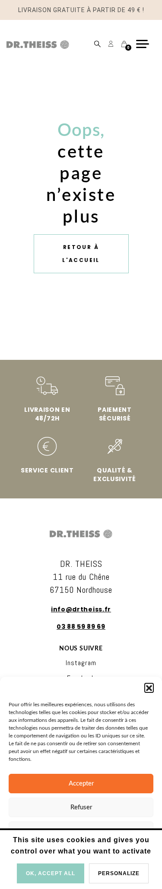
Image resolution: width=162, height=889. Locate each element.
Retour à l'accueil (81, 253)
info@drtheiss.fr (81, 609)
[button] (149, 687)
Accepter (81, 783)
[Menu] (146, 44)
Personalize (119, 873)
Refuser (81, 807)
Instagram (81, 662)
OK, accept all (50, 873)
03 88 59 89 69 (81, 626)
